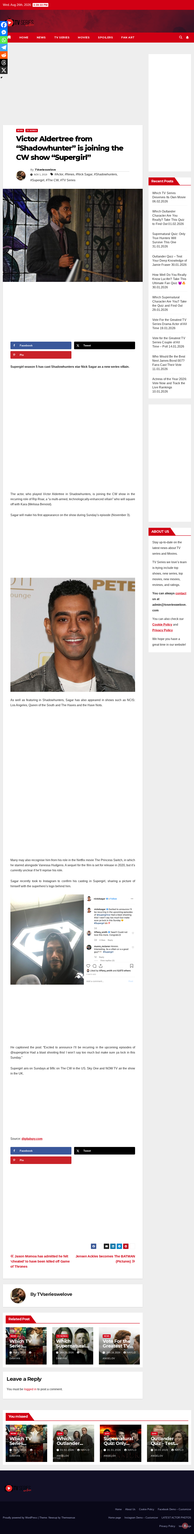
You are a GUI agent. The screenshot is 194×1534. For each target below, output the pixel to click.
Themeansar (68, 1517)
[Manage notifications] (185, 1526)
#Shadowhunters (105, 174)
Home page (114, 1517)
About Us (130, 1509)
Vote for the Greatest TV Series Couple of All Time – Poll (168, 342)
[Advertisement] (73, 88)
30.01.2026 (161, 1450)
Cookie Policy (146, 1509)
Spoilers (105, 37)
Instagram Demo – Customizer (141, 1517)
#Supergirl (37, 180)
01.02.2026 (67, 1450)
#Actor (59, 174)
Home (23, 37)
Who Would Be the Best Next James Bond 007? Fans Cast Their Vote (168, 360)
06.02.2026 (20, 1450)
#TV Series (67, 180)
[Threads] (4, 62)
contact (180, 593)
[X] (4, 70)
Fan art (128, 37)
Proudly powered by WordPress (20, 1517)
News (41, 37)
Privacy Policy (167, 1526)
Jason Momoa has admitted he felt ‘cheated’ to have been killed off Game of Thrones (40, 1261)
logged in (30, 1389)
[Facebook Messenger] (4, 32)
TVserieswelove (45, 169)
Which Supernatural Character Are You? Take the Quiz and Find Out (169, 301)
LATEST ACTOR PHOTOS (176, 1517)
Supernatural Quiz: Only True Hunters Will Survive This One (168, 238)
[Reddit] (4, 55)
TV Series (62, 37)
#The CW (52, 180)
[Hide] (1, 77)
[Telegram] (4, 47)
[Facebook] (4, 25)
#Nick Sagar (84, 174)
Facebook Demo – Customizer (174, 1509)
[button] (180, 37)
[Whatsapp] (4, 40)
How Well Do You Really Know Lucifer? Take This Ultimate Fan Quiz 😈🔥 (169, 279)
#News (69, 174)
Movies (84, 37)
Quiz (60, 1433)
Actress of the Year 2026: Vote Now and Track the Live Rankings (169, 383)
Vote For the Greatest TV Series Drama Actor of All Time (169, 324)
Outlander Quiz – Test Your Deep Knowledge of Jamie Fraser (169, 260)
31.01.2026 (114, 1450)
